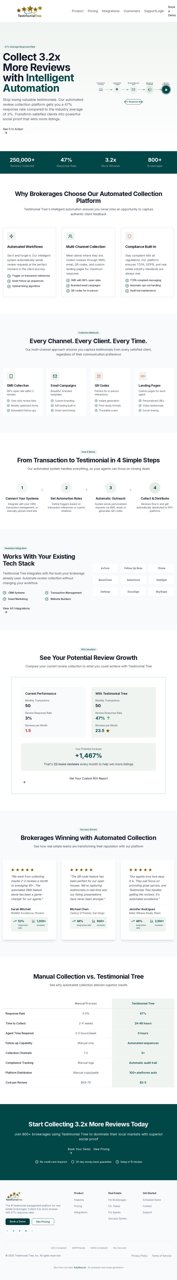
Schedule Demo (152, 1199)
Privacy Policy (140, 1255)
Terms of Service (161, 1255)
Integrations (111, 11)
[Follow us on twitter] (7, 1231)
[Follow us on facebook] (26, 1231)
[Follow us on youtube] (19, 1231)
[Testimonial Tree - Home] (29, 11)
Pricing (93, 11)
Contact (147, 1206)
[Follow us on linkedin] (13, 1231)
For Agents (114, 1212)
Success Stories (117, 1218)
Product (78, 11)
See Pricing (43, 1221)
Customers (132, 11)
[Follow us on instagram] (32, 1231)
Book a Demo (18, 1221)
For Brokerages (117, 1199)
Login (160, 11)
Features (79, 1199)
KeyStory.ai (80, 1267)
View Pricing (101, 1149)
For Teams (114, 1206)
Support (150, 11)
